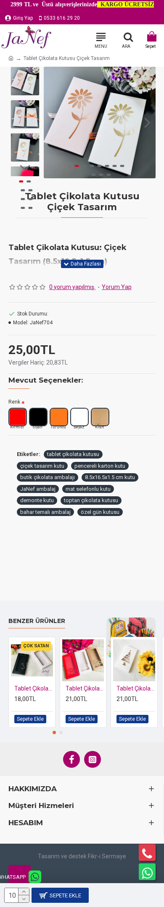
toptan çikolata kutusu (91, 500)
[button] (52, 122)
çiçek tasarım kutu (42, 466)
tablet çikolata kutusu (73, 454)
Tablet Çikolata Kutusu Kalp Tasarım (85, 688)
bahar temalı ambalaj (45, 512)
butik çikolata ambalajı (47, 477)
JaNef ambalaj (38, 489)
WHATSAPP (17, 877)
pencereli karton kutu (99, 466)
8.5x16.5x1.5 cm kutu (110, 477)
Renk (14, 402)
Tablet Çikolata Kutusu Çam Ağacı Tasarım (135, 688)
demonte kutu (37, 500)
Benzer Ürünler (36, 621)
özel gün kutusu (100, 512)
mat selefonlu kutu (88, 489)
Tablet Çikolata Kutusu (33, 688)
